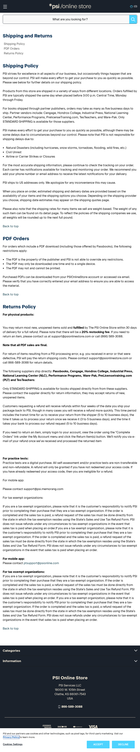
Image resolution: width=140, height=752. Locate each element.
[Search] (133, 19)
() (135, 6)
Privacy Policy (11, 737)
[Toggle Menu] (5, 6)
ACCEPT (98, 744)
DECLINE (123, 744)
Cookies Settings (12, 744)
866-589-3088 (71, 706)
